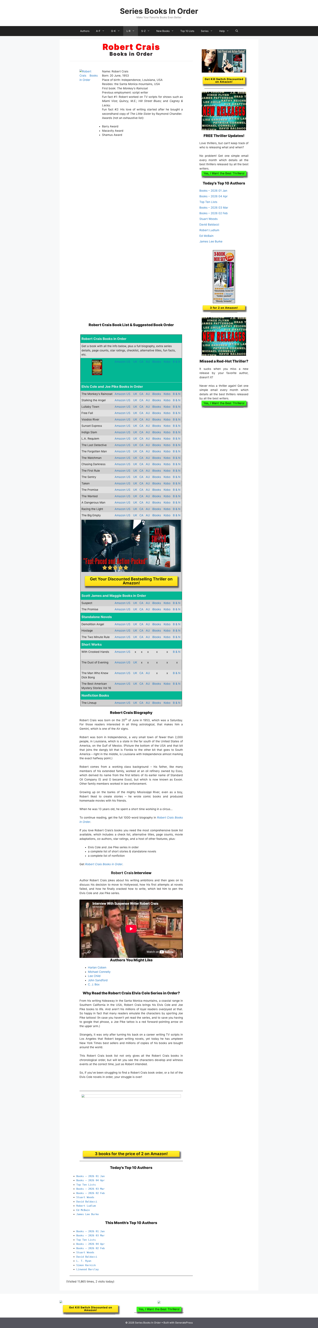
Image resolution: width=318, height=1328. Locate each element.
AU (148, 361)
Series (205, 31)
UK (135, 361)
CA (141, 361)
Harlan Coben (97, 967)
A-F (98, 31)
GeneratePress (184, 1322)
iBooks (156, 361)
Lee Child (94, 976)
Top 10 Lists (187, 31)
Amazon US (122, 361)
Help (222, 31)
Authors (84, 31)
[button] (224, 173)
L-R (129, 31)
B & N (176, 361)
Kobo (167, 361)
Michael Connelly (99, 971)
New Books (163, 31)
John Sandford (98, 980)
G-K (113, 31)
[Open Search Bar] (236, 31)
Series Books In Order (159, 11)
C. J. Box (94, 984)
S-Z (143, 31)
